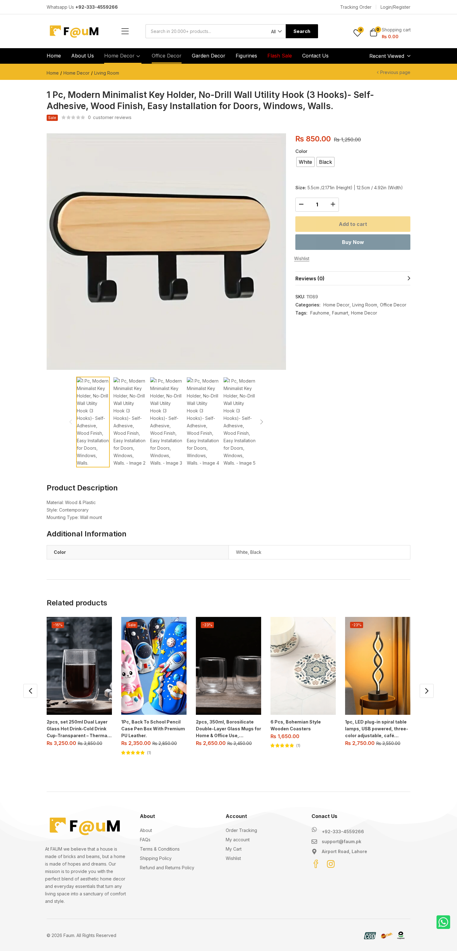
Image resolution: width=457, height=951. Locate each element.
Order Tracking (241, 830)
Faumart (340, 312)
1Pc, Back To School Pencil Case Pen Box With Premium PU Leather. (153, 728)
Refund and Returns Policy (167, 867)
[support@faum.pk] (314, 841)
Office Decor (167, 56)
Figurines (246, 56)
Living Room (106, 73)
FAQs (145, 839)
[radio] (305, 162)
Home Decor (120, 56)
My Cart (234, 849)
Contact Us (315, 56)
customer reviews (110, 117)
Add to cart (353, 224)
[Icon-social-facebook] (316, 864)
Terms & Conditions (160, 849)
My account (238, 839)
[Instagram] (330, 864)
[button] (276, 32)
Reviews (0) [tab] (310, 278)
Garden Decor (208, 56)
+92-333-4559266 (96, 7)
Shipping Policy (156, 858)
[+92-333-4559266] (314, 829)
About (146, 830)
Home (54, 56)
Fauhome (319, 312)
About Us (82, 56)
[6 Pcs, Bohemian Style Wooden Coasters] (303, 666)
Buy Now (353, 242)
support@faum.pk (341, 841)
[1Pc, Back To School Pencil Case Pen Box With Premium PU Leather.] (154, 666)
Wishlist (233, 858)
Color (301, 151)
